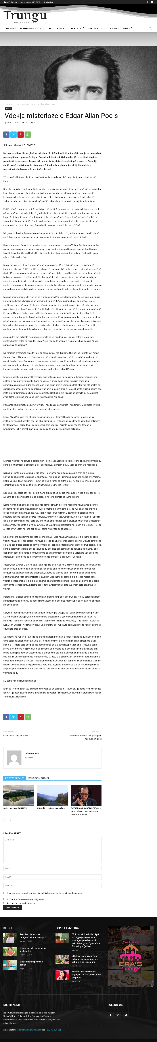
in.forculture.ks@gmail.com (29, 1030)
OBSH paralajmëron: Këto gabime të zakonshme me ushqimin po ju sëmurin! (85, 959)
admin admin (32, 753)
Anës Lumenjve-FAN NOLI (15, 808)
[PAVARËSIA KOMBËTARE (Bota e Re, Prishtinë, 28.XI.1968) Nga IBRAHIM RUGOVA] (86, 795)
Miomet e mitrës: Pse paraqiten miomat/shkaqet (85, 737)
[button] (150, 28)
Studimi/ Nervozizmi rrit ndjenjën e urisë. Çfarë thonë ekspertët (86, 974)
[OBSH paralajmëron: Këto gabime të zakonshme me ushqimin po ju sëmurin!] (62, 959)
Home (7, 104)
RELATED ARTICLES (14, 778)
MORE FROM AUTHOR (38, 778)
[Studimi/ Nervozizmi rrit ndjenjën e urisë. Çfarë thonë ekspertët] (62, 975)
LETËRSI (16, 104)
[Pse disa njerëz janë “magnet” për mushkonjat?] (10, 938)
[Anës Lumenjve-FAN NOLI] (18, 795)
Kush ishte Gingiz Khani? (15, 735)
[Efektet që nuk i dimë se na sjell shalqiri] (10, 951)
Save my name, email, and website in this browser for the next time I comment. (45, 893)
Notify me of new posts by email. (21, 903)
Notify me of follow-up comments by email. (25, 899)
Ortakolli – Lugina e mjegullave (51, 808)
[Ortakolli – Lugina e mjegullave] (52, 795)
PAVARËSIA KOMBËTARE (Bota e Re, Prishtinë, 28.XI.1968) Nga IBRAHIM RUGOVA (86, 811)
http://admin (29, 757)
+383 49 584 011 (53, 1030)
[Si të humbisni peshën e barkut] (10, 965)
